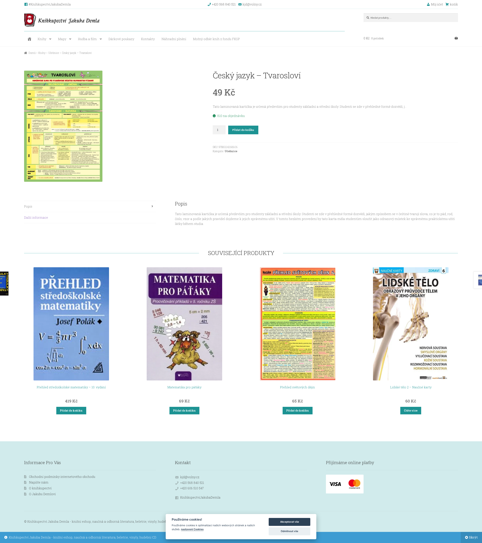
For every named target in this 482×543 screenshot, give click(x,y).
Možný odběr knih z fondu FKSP (216, 39)
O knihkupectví (40, 488)
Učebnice (53, 53)
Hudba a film (87, 39)
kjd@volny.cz (189, 477)
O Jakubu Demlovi (42, 494)
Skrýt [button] (473, 537)
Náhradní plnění (174, 39)
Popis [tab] (28, 206)
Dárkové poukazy (121, 39)
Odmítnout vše (289, 531)
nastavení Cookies (192, 529)
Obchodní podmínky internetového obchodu (62, 477)
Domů (32, 53)
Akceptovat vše (289, 521)
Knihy (42, 39)
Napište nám (38, 482)
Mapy (62, 39)
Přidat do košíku (243, 130)
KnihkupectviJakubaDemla (200, 497)
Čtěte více (410, 410)
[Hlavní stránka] (29, 39)
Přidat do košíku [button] (71, 410)
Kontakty (148, 39)
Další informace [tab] (36, 217)
